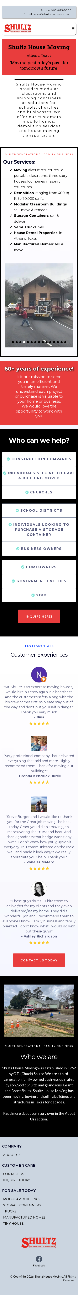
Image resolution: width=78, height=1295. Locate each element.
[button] (72, 28)
